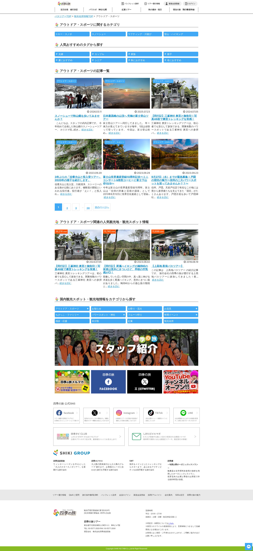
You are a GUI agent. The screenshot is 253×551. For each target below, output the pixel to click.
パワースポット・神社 (103, 314)
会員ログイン (125, 495)
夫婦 (60, 54)
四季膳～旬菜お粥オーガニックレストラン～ (182, 464)
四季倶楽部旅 (59, 461)
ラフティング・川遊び (139, 34)
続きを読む (87, 129)
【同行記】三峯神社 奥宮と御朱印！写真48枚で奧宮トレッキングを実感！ (174, 117)
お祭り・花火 (135, 308)
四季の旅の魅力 (193, 495)
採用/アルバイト (155, 495)
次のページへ (102, 207)
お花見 (167, 308)
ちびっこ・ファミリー (67, 314)
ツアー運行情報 (154, 4)
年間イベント (171, 314)
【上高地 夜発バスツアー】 (167, 266)
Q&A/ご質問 (74, 495)
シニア (98, 60)
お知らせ (96, 308)
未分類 (95, 321)
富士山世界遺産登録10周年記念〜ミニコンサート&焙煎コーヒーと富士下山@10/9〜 (125, 180)
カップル (99, 54)
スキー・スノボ (63, 34)
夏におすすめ (65, 60)
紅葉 (130, 321)
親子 (169, 54)
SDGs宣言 (179, 495)
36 (88, 208)
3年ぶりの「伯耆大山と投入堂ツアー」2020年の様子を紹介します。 (78, 178)
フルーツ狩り (135, 314)
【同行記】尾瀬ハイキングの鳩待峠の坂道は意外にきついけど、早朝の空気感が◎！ (125, 269)
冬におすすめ (174, 60)
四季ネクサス (97, 461)
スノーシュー (99, 34)
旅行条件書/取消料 (90, 495)
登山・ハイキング (173, 34)
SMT (131, 461)
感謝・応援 (61, 321)
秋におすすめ (138, 60)
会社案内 (168, 495)
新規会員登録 (139, 495)
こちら (171, 523)
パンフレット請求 (132, 4)
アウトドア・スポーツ (67, 308)
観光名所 (169, 321)
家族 (133, 54)
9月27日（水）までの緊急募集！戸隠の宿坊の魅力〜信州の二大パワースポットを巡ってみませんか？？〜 (173, 180)
